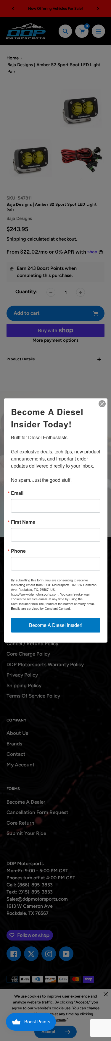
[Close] (102, 403)
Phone (18, 551)
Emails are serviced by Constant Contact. (41, 608)
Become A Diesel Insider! (55, 625)
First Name (23, 522)
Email (17, 493)
